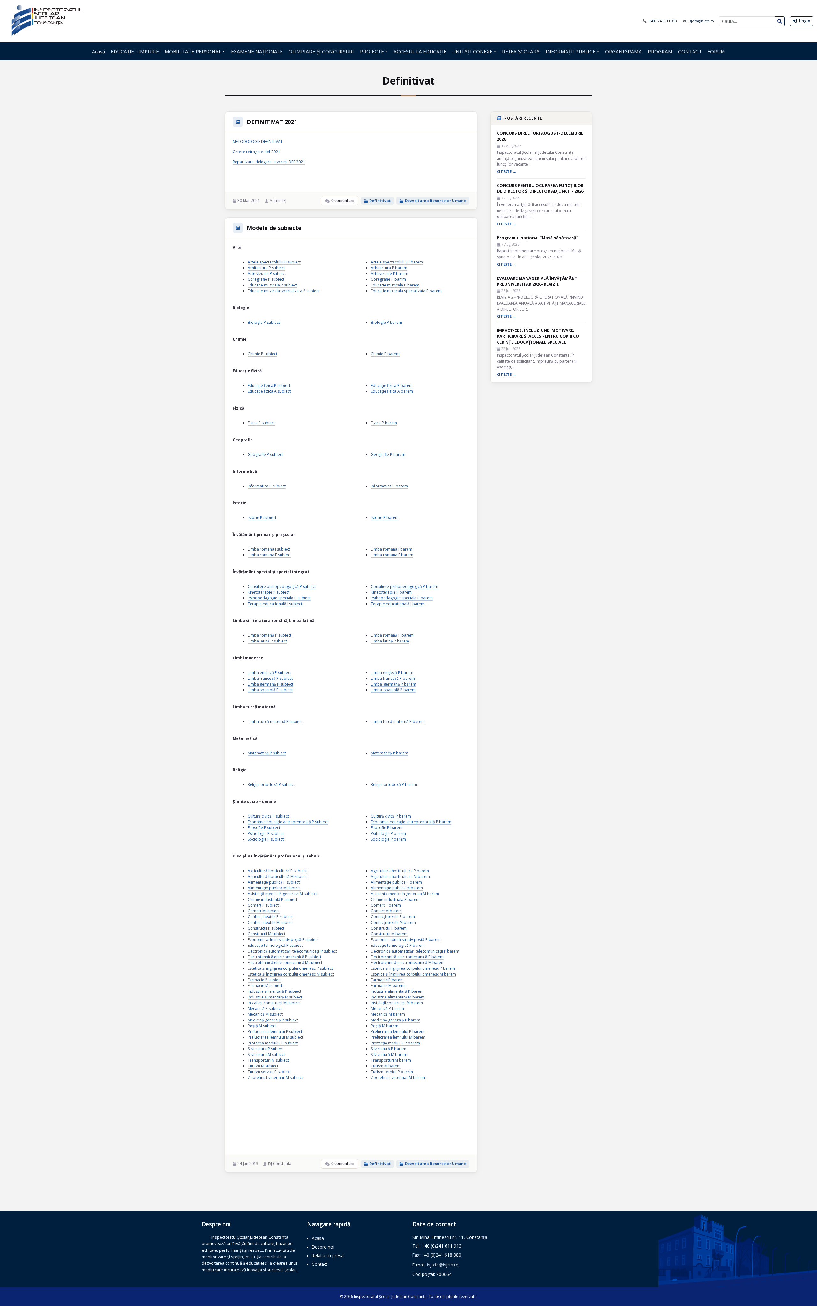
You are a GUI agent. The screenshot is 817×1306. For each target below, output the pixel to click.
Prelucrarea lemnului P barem (397, 1031)
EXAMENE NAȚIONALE (257, 51)
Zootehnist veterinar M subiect (275, 1077)
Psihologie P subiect (266, 833)
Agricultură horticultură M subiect (278, 876)
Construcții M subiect (266, 934)
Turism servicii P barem (392, 1071)
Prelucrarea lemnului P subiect (275, 1031)
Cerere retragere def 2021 (256, 151)
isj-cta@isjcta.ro (701, 21)
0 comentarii (342, 200)
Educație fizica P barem (392, 385)
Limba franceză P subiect (270, 678)
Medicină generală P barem (395, 1020)
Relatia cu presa (328, 1255)
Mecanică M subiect (265, 1014)
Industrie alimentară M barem (397, 997)
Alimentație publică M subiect (274, 888)
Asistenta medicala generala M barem (405, 893)
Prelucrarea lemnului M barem (398, 1037)
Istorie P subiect (262, 517)
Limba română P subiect (269, 635)
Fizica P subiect (261, 423)
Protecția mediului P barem (395, 1043)
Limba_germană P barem (393, 684)
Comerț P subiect (263, 905)
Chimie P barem (385, 354)
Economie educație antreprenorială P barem (411, 822)
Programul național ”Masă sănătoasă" (537, 238)
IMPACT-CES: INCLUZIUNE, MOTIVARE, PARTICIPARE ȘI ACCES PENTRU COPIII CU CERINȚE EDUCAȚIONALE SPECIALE (538, 336)
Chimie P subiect (262, 354)
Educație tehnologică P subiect (275, 945)
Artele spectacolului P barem (397, 262)
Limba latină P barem (390, 641)
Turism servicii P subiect (269, 1071)
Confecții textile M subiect (271, 922)
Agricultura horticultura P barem (400, 870)
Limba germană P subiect (270, 684)
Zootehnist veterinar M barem (398, 1077)
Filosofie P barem (386, 827)
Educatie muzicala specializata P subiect (283, 290)
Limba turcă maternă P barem (398, 721)
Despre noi (323, 1247)
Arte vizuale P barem (389, 273)
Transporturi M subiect (268, 1060)
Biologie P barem (386, 322)
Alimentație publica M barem (397, 888)
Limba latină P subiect (267, 641)
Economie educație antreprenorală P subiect (288, 822)
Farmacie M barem (388, 985)
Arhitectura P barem (389, 268)
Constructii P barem (389, 928)
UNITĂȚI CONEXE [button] (472, 51)
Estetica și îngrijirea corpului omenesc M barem (413, 974)
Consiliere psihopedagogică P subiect (282, 586)
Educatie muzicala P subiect (272, 285)
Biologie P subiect (264, 322)
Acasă (98, 51)
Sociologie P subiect (266, 839)
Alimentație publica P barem (396, 882)
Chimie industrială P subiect (272, 899)
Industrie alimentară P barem (397, 991)
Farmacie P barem (387, 980)
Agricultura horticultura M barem (400, 876)
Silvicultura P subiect (266, 1048)
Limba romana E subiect (269, 555)
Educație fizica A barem (392, 391)
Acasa (318, 1238)
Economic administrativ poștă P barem (406, 939)
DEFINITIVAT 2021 (272, 122)
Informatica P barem (389, 486)
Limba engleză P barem (392, 672)
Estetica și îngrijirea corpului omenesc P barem (413, 968)
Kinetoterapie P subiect (268, 592)
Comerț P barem (386, 905)
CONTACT (690, 51)
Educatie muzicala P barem (395, 285)
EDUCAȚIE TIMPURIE (135, 51)
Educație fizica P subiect (269, 385)
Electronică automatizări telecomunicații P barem (415, 951)
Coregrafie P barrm (388, 279)
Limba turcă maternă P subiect (275, 721)
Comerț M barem (386, 911)
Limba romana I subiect (269, 549)
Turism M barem (386, 1066)
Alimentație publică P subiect (274, 882)
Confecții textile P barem (393, 916)
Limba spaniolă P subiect (270, 690)
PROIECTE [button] (372, 51)
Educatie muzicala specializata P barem (406, 290)
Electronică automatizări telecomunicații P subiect (292, 951)
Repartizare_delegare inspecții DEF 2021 (269, 162)
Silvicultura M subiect (266, 1054)
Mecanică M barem (388, 1014)
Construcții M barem (389, 934)
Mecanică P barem (387, 1008)
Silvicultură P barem (388, 1048)
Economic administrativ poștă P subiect (283, 939)
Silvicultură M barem (389, 1054)
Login (804, 21)
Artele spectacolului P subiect (274, 262)
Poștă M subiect (262, 1025)
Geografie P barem (388, 454)
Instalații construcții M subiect (274, 1002)
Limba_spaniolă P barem (393, 690)
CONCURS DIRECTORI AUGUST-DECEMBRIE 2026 (540, 136)
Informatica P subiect (267, 486)
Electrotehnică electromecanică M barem (408, 962)
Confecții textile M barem (393, 922)
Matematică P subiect (267, 753)
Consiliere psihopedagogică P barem (404, 586)
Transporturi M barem (391, 1060)
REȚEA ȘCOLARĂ (521, 51)
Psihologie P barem (388, 833)
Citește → (506, 171)
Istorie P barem (385, 517)
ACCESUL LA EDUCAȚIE (420, 51)
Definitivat (380, 200)
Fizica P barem (384, 423)
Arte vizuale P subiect (267, 273)
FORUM (716, 51)
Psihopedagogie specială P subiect (279, 598)
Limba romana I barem (391, 549)
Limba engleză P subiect (269, 672)
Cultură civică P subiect (268, 816)
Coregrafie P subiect (266, 279)
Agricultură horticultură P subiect (277, 870)
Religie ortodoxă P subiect (271, 784)
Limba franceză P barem (393, 678)
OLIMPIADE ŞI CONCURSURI (321, 51)
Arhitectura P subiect (266, 268)
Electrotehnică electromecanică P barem (407, 957)
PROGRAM (660, 51)
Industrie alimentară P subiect (274, 991)
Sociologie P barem (388, 839)
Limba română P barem (392, 635)
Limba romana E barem (392, 555)
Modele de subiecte (274, 228)
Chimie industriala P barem (395, 899)
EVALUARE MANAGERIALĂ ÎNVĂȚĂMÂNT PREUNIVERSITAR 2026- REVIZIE (537, 281)
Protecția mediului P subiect (273, 1043)
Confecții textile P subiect (270, 916)
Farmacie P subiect (264, 980)
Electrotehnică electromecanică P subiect (284, 957)
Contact (319, 1264)
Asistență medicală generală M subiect (282, 893)
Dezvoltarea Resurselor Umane (435, 200)
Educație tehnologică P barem (398, 945)
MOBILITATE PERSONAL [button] (193, 51)
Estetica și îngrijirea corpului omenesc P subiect (290, 968)
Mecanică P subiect (265, 1008)
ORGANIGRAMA (623, 51)
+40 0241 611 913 (663, 21)
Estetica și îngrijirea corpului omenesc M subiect (291, 974)
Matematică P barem (389, 753)
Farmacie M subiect (265, 985)
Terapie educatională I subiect (275, 603)
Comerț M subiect (264, 911)
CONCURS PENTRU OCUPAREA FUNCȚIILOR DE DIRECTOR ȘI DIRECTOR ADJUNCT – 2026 (540, 188)
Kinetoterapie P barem (391, 592)
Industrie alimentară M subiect (275, 997)
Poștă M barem (384, 1025)
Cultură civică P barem (391, 816)
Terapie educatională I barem (397, 603)
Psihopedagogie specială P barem (402, 598)
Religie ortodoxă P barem (394, 784)
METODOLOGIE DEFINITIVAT (258, 141)
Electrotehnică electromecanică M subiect (285, 962)
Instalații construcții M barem (397, 1002)
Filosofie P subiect (264, 827)
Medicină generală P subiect (273, 1020)
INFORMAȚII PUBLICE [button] (571, 51)
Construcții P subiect (266, 928)
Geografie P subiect (265, 454)
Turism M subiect (263, 1066)
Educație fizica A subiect (269, 391)
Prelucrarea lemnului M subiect (275, 1037)
